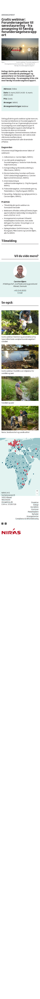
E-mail (20, 293)
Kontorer (35, 509)
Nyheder (35, 514)
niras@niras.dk (7, 502)
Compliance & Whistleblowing (27, 519)
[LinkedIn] (2, 524)
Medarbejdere (33, 512)
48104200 (5, 500)
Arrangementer (33, 516)
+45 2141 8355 (20, 290)
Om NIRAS (34, 507)
